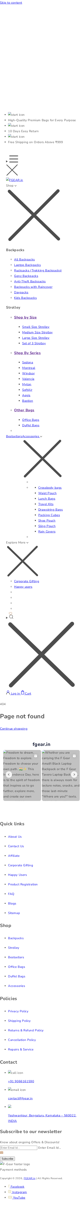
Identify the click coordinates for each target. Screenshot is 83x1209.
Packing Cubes (49, 515)
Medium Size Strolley (37, 332)
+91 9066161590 (21, 1081)
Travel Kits (46, 504)
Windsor (28, 373)
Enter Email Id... (49, 1148)
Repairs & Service (20, 1049)
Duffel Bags (30, 425)
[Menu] (12, 167)
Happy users (23, 587)
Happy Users (17, 875)
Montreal (28, 368)
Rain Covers (47, 531)
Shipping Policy (19, 1021)
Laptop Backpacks (27, 265)
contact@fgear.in (20, 1098)
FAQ (11, 894)
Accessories (16, 986)
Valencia (28, 379)
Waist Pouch (47, 493)
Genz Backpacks (26, 276)
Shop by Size (25, 317)
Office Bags (30, 420)
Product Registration (23, 884)
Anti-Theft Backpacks (30, 281)
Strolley (13, 948)
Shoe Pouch (47, 521)
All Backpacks (24, 259)
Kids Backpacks (25, 298)
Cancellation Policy (22, 1040)
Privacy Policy (18, 1011)
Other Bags (24, 410)
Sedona (27, 362)
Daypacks (21, 292)
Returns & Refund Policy (26, 1030)
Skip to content (11, 3)
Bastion (27, 401)
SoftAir (27, 390)
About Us (15, 837)
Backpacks (16, 938)
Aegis (26, 395)
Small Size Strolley (35, 327)
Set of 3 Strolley (34, 343)
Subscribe (7, 1158)
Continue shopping (13, 729)
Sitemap (14, 913)
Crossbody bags (50, 488)
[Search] (41, 652)
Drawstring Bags (50, 510)
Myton (26, 384)
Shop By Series (27, 352)
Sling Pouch (47, 526)
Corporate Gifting (26, 581)
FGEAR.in (29, 1178)
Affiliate (14, 856)
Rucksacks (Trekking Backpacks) (38, 270)
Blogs (12, 903)
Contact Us (16, 846)
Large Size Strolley (35, 338)
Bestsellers (14, 436)
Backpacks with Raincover (33, 287)
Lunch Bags (46, 499)
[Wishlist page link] (10, 613)
